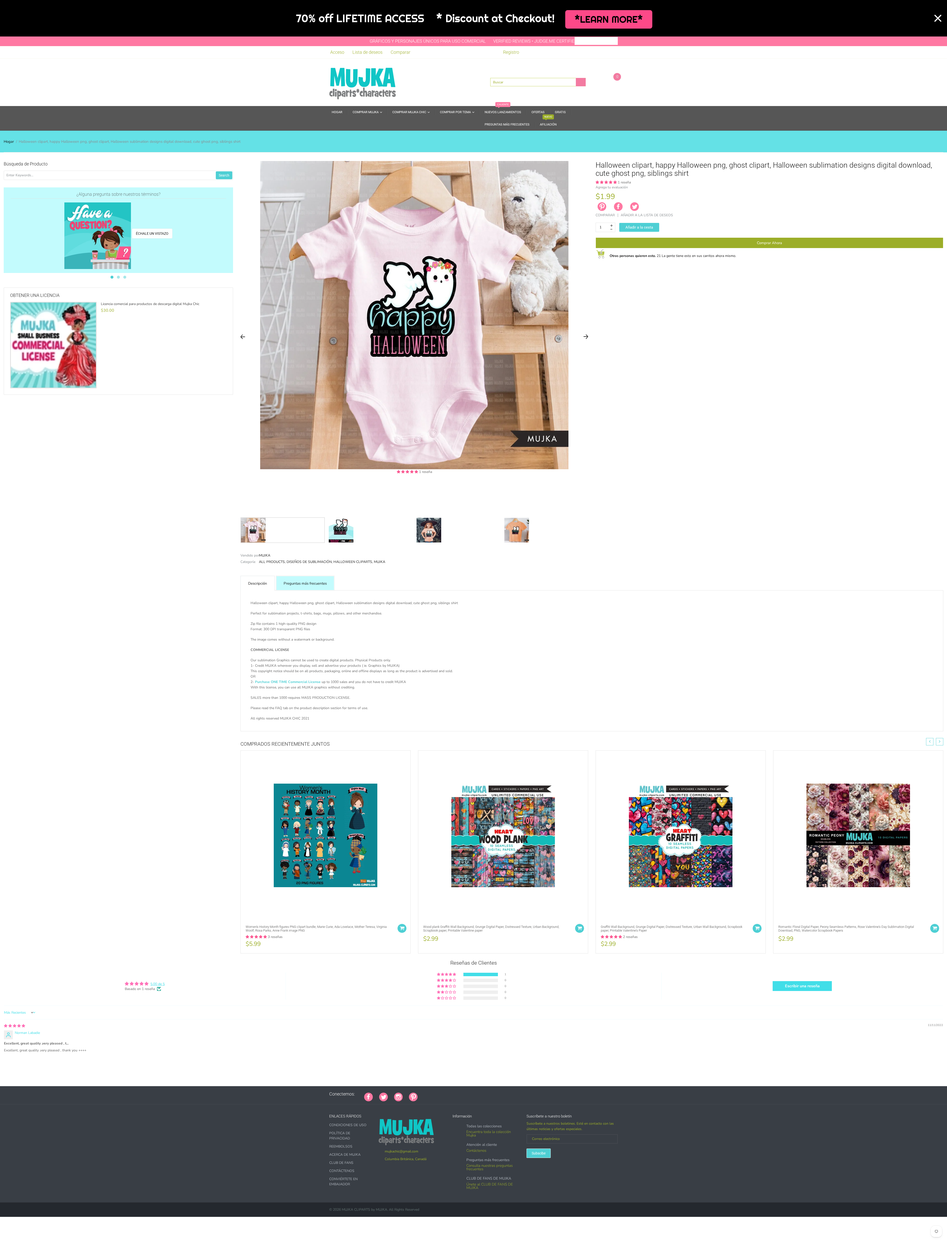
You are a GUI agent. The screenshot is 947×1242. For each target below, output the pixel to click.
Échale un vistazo (152, 233)
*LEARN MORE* (609, 19)
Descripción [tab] (257, 583)
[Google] (424, 1094)
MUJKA (264, 555)
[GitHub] (430, 1094)
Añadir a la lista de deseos (647, 215)
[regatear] (461, 1094)
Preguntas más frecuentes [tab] (305, 583)
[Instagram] (398, 1096)
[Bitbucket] (448, 1094)
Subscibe (539, 1153)
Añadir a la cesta (639, 227)
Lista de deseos (367, 52)
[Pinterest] (413, 1096)
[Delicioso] (473, 1094)
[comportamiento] (491, 1094)
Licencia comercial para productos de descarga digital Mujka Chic (150, 304)
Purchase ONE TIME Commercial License (288, 682)
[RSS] (436, 1094)
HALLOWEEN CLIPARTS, (353, 561)
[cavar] (485, 1094)
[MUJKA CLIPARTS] (362, 82)
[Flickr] (442, 1094)
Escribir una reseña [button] (802, 986)
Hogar (9, 141)
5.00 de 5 (157, 984)
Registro (511, 52)
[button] (408, 471)
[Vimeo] (467, 1094)
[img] (14, 1026)
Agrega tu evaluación (612, 187)
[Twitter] (634, 206)
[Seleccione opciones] (402, 928)
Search (224, 175)
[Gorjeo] (383, 1096)
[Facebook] (618, 206)
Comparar (400, 52)
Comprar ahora (769, 242)
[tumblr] (454, 1094)
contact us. (422, 723)
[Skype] (479, 1094)
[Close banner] (938, 18)
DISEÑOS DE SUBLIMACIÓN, (309, 561)
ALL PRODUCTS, (272, 561)
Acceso (337, 52)
